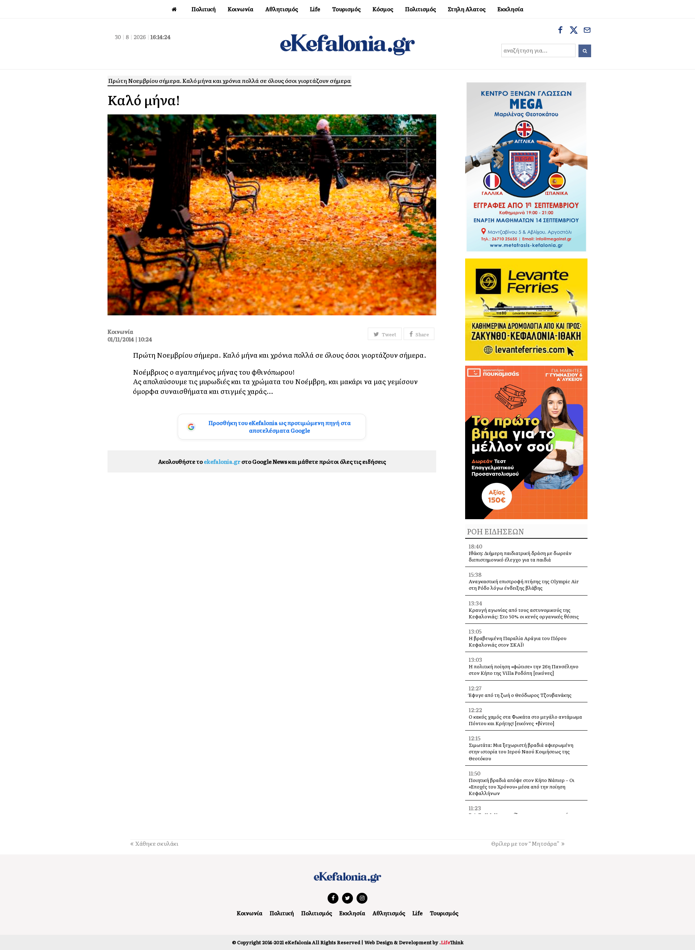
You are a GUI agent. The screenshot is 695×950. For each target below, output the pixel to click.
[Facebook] (560, 30)
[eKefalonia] (347, 44)
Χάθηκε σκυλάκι (156, 843)
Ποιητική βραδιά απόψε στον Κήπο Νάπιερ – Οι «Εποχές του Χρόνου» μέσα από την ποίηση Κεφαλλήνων (521, 786)
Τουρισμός (444, 913)
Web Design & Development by (414, 942)
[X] (574, 30)
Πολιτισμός (316, 913)
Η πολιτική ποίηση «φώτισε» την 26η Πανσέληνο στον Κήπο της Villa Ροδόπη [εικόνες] (523, 669)
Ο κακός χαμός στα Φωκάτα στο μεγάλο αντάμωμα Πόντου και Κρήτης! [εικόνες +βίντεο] (525, 720)
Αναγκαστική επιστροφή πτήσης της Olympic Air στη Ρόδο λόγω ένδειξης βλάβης (524, 584)
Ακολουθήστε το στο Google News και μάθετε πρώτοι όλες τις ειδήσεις (272, 461)
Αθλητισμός (388, 913)
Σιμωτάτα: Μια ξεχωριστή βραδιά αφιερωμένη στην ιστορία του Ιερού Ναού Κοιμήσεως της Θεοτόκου (521, 751)
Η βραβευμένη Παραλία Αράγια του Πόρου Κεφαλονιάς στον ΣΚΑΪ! (517, 641)
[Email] (587, 30)
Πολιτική (282, 913)
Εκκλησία (352, 913)
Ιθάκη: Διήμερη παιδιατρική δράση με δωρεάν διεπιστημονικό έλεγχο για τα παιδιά (520, 556)
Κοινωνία (249, 913)
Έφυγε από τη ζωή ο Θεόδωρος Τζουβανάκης (520, 695)
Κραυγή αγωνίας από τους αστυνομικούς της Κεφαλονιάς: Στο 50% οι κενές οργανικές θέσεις (524, 613)
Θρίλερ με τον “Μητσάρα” (525, 843)
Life (417, 913)
